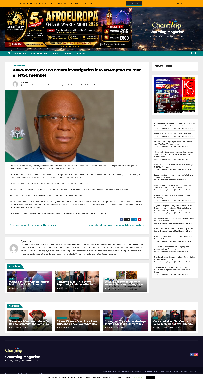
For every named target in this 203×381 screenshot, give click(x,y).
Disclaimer (82, 53)
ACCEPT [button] (150, 377)
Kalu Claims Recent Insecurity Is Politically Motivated (174, 229)
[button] (192, 53)
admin (25, 82)
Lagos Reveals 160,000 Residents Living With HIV (173, 134)
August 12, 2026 (113, 328)
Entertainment (14, 318)
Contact (68, 53)
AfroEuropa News (39, 53)
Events (156, 371)
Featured (16, 65)
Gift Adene (27, 288)
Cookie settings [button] (138, 377)
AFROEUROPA (20, 53)
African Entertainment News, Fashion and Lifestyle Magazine (122, 371)
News (55, 53)
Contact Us (192, 371)
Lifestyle (168, 371)
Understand (134, 3)
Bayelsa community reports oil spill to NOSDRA (34, 225)
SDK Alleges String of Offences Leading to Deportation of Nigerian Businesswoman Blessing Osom (173, 269)
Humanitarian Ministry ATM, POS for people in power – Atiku (115, 225)
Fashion (176, 371)
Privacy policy (181, 3)
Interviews (183, 371)
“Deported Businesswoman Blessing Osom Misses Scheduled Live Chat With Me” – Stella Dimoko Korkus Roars (173, 154)
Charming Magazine (166, 32)
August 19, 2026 (17, 328)
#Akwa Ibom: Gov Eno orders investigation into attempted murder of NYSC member (66, 85)
